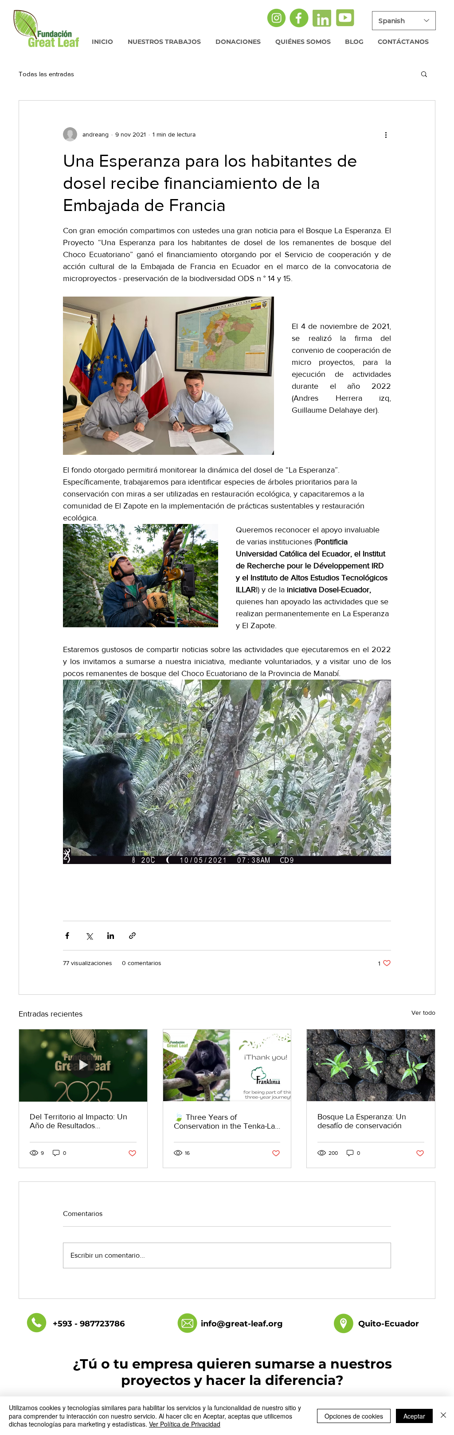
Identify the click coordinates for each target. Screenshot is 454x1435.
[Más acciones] (385, 134)
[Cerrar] (443, 1416)
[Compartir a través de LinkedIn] (110, 935)
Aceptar (414, 1416)
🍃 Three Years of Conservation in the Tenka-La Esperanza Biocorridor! (224, 1121)
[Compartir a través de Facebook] (67, 935)
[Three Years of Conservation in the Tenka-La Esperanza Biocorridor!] (227, 1065)
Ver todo (423, 1012)
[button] (424, 73)
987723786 (102, 1324)
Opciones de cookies (354, 1416)
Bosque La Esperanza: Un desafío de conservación (361, 1121)
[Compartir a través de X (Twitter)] (89, 935)
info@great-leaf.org (242, 1324)
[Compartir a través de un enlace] (132, 935)
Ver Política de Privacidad (184, 1423)
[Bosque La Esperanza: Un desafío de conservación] (371, 1065)
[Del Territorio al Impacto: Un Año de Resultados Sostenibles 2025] (83, 1065)
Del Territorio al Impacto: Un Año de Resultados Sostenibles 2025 (78, 1121)
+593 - (66, 1324)
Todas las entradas (46, 74)
